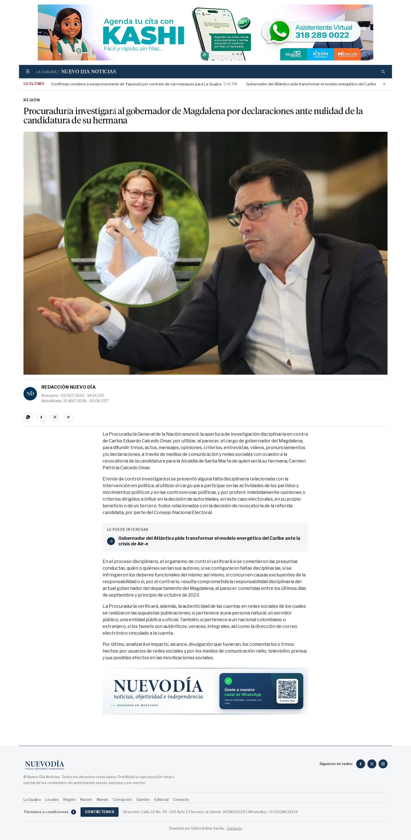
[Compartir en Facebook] (41, 417)
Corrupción (122, 799)
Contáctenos (99, 812)
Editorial (161, 799)
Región (31, 100)
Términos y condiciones (49, 812)
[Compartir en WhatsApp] (27, 417)
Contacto (181, 799)
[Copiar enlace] (68, 417)
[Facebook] (360, 763)
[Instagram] (383, 763)
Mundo (102, 799)
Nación (86, 799)
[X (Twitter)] (371, 763)
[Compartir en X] (54, 417)
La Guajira (32, 799)
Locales (52, 799)
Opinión (143, 799)
